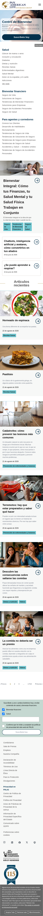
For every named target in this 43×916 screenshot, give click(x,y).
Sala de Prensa (9, 746)
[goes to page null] (36, 180)
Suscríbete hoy (21, 37)
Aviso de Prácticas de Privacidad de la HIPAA (12, 807)
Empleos (7, 750)
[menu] (39, 4)
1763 (30, 684)
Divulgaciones (9, 781)
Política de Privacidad (12, 800)
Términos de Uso (10, 767)
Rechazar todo (22, 912)
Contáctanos (8, 743)
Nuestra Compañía (11, 754)
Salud (8, 714)
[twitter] (27, 842)
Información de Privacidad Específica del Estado (12, 817)
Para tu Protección (11, 777)
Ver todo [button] (5, 84)
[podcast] (34, 842)
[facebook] (19, 842)
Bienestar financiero (13, 710)
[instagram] (4, 842)
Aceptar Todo (10, 912)
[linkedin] (12, 842)
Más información (34, 912)
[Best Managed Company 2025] (21, 856)
